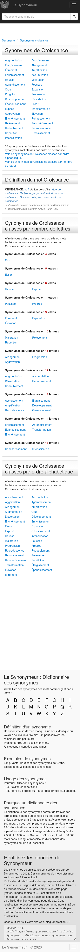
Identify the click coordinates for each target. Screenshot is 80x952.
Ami (6, 746)
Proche (8, 743)
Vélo (22, 767)
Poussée (36, 84)
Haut (23, 763)
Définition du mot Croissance (37, 179)
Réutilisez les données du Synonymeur (32, 860)
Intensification (13, 138)
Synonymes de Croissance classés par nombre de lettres (37, 225)
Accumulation (39, 75)
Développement (14, 99)
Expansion (37, 89)
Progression (38, 94)
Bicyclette (10, 767)
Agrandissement (15, 84)
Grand (60, 763)
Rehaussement (40, 118)
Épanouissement (15, 104)
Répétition (11, 133)
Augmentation (13, 60)
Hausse (9, 80)
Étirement (11, 70)
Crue (8, 89)
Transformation (40, 109)
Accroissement (40, 60)
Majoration (37, 80)
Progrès (10, 94)
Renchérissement (42, 123)
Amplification (39, 70)
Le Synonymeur (25, 4)
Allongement (39, 65)
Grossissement (40, 133)
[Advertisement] (40, 30)
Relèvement (12, 123)
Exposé (9, 109)
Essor (34, 104)
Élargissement (14, 65)
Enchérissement (15, 118)
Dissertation (38, 99)
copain (16, 746)
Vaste (15, 763)
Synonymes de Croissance (36, 50)
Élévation (37, 113)
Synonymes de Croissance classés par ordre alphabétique (39, 468)
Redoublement (14, 128)
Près (19, 743)
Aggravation (12, 113)
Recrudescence (41, 128)
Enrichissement (14, 75)
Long (7, 763)
